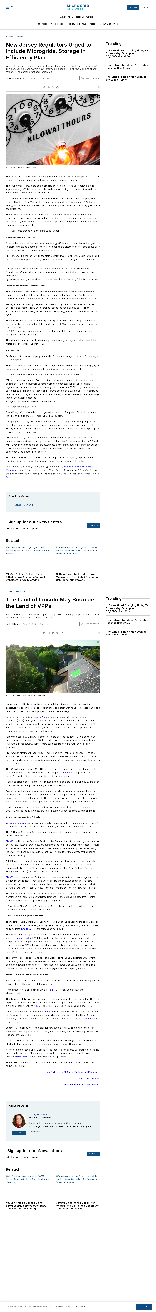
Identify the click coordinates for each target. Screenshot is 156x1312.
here (8, 477)
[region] (78, 1307)
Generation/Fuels (77, 24)
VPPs (43, 717)
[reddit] (57, 87)
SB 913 (9, 841)
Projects (42, 24)
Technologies (58, 24)
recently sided (21, 938)
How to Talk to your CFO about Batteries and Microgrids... (72, 1072)
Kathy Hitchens (13, 624)
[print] (99, 87)
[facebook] (44, 87)
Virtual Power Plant (15, 592)
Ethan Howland (13, 78)
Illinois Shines (22, 1056)
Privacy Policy (79, 1306)
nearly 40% (47, 1011)
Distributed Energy (15, 37)
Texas (51, 990)
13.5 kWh (67, 772)
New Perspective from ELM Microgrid (81, 1084)
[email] (62, 87)
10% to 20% (27, 929)
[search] (12, 8)
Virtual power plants (16, 823)
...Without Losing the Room (87, 1078)
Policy (93, 24)
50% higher (85, 1018)
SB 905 (10, 877)
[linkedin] (48, 87)
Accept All (144, 1307)
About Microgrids (109, 24)
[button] (8, 8)
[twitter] (53, 87)
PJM (38, 1006)
